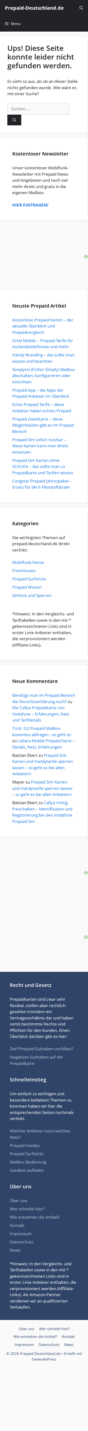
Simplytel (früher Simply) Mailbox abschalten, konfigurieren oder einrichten (43, 376)
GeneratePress (44, 1359)
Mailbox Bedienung (28, 1162)
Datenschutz (21, 1242)
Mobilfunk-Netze (28, 562)
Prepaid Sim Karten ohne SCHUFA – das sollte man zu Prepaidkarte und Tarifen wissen (42, 466)
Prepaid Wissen (27, 587)
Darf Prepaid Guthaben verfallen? (41, 1049)
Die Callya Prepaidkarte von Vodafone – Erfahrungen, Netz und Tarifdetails (40, 714)
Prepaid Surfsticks (29, 579)
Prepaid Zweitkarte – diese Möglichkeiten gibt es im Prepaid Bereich (43, 425)
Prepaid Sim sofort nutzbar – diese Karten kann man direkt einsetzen (40, 446)
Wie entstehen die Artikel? (35, 1217)
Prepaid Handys (25, 1145)
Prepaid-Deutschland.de (34, 8)
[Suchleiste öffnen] (81, 8)
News (15, 1250)
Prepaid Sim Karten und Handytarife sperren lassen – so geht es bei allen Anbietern (42, 788)
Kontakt (17, 1225)
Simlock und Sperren (32, 595)
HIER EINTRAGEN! (30, 205)
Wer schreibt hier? (27, 1209)
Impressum (21, 1233)
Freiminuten (24, 570)
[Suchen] (14, 120)
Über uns (18, 1200)
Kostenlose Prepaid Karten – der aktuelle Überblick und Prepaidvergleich (42, 326)
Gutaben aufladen (27, 1170)
